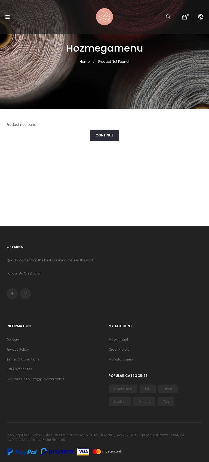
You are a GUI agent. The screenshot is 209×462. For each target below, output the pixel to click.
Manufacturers (121, 359)
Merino (144, 401)
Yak (166, 401)
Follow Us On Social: (24, 273)
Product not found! (114, 61)
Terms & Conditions (23, 359)
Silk (147, 388)
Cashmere (123, 388)
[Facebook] (12, 293)
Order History (119, 349)
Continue (104, 135)
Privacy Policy (18, 349)
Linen (168, 388)
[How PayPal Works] (23, 451)
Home (85, 61)
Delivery (13, 339)
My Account (118, 339)
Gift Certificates (19, 369)
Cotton (119, 401)
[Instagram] (25, 293)
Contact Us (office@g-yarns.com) (35, 379)
